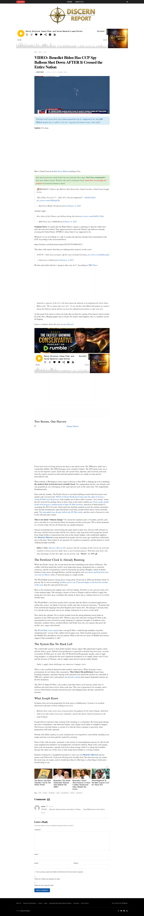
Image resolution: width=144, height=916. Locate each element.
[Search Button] (127, 1)
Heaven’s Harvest (45, 537)
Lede (58, 793)
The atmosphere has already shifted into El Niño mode (60, 512)
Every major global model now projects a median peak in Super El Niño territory (71, 503)
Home (69, 2)
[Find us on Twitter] (118, 911)
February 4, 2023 (51, 72)
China (45, 793)
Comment (38, 830)
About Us (79, 2)
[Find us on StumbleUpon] (127, 911)
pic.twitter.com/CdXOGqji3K (48, 200)
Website (75, 863)
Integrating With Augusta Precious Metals (60, 903)
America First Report (25, 910)
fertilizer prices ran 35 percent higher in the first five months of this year (71, 583)
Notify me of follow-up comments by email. (47, 879)
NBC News (92, 265)
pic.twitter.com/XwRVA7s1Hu (92, 216)
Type (40, 52)
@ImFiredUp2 (90, 197)
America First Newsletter (29, 903)
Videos (65, 72)
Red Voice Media (61, 171)
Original (44, 52)
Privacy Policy (85, 903)
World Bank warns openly (48, 630)
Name (36, 854)
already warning (74, 677)
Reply (44, 813)
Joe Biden (51, 793)
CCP (40, 793)
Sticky (72, 793)
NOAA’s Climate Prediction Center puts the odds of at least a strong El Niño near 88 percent (69, 498)
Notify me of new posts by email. (44, 885)
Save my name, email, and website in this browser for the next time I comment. (59, 872)
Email (36, 863)
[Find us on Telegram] (124, 911)
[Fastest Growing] (72, 340)
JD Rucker (40, 72)
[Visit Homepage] (72, 15)
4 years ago (51, 806)
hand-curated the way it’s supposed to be (78, 119)
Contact (40, 903)
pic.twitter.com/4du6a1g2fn (98, 254)
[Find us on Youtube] (121, 911)
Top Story (79, 793)
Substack (69, 324)
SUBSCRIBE (21, 2)
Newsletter (76, 903)
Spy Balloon (65, 793)
